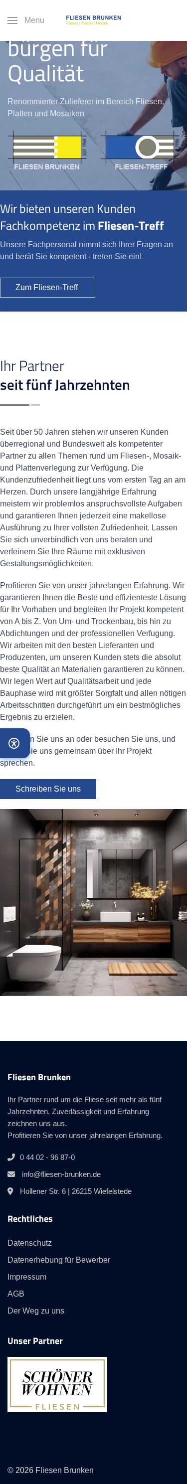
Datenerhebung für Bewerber (58, 1260)
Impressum (26, 1277)
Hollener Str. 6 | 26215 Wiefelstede (76, 1191)
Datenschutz (29, 1243)
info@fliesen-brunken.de (61, 1174)
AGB (15, 1294)
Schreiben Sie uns (48, 789)
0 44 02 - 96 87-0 (47, 1157)
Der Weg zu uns (35, 1311)
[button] (25, 20)
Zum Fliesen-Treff (47, 287)
